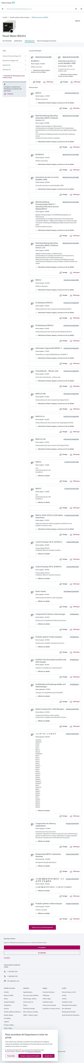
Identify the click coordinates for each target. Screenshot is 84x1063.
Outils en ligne (8, 1028)
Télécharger (46, 995)
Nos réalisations (66, 1008)
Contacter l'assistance (49, 992)
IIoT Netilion (7, 1018)
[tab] (8, 41)
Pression (6, 1008)
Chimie (25, 1005)
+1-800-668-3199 (12, 976)
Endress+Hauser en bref (69, 992)
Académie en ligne (48, 1002)
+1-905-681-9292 (12, 971)
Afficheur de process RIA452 (40, 17)
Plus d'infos (7, 957)
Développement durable (68, 1012)
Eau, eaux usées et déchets (30, 995)
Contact (64, 995)
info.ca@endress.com (13, 981)
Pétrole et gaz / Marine (29, 998)
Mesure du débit (8, 995)
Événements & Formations (69, 1005)
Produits (5, 17)
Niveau (6, 998)
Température (7, 1005)
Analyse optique (8, 1015)
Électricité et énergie (29, 1008)
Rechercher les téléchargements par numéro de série (14, 76)
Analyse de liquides (9, 1002)
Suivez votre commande (49, 1005)
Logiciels (6, 1021)
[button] (42, 947)
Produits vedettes (9, 1025)
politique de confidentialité (34, 1051)
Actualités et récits (67, 1002)
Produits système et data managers (19, 17)
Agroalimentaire (27, 992)
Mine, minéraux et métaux (30, 1012)
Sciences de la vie (28, 1002)
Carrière (64, 998)
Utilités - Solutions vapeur (30, 1015)
